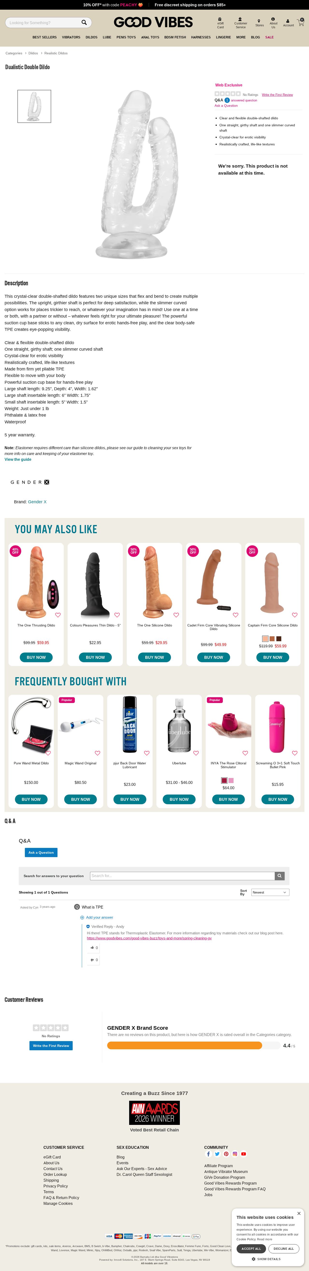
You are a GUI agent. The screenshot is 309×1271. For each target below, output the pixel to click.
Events (122, 1162)
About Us (51, 1162)
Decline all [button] (284, 1248)
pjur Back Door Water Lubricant (129, 765)
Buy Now (36, 657)
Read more (265, 1239)
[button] (265, 638)
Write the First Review (277, 95)
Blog (121, 1157)
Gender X (37, 501)
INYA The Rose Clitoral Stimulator (228, 765)
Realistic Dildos (56, 53)
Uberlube (179, 763)
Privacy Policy (55, 1186)
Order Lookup (55, 1174)
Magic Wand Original (80, 763)
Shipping (51, 1180)
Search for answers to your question (54, 876)
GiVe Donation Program (224, 1177)
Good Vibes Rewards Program (230, 1183)
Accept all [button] (251, 1248)
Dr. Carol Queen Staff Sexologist (144, 1174)
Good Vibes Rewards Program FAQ (235, 1188)
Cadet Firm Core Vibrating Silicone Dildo (213, 627)
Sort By (243, 892)
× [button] (299, 1213)
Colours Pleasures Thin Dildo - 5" (95, 625)
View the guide (18, 459)
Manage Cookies (58, 1203)
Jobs (208, 1194)
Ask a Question (226, 105)
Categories (14, 53)
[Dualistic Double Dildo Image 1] (138, 174)
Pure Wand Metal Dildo (31, 763)
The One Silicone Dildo (154, 625)
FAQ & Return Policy (61, 1197)
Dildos (33, 53)
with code (113, 4)
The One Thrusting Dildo (36, 625)
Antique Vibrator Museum (226, 1171)
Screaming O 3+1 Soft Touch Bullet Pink (278, 765)
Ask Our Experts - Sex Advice (142, 1168)
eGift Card (52, 1157)
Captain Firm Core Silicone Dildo (273, 625)
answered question (244, 100)
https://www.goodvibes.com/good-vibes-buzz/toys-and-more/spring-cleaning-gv (149, 938)
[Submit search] (280, 876)
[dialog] (268, 1237)
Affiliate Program (218, 1165)
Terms (48, 1191)
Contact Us (53, 1168)
